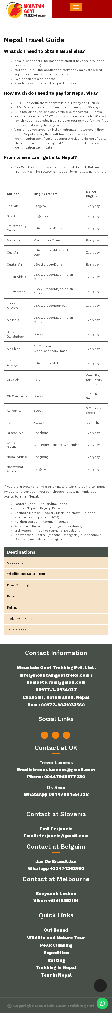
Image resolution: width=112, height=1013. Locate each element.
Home (12, 23)
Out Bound (15, 562)
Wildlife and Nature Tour (26, 574)
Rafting (12, 607)
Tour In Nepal (17, 630)
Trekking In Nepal (20, 619)
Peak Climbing (18, 585)
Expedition (15, 596)
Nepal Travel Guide (38, 23)
